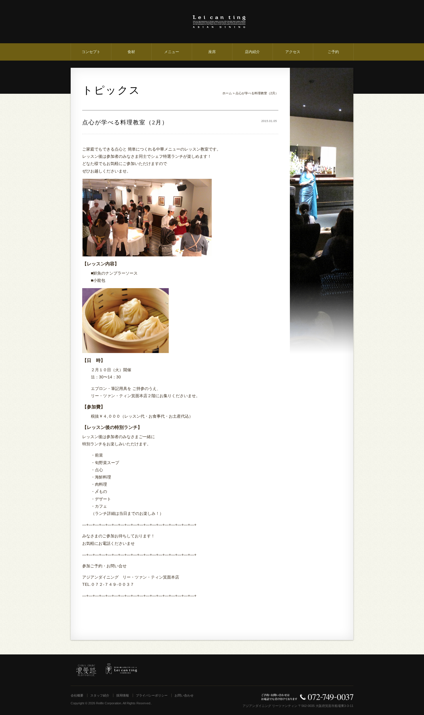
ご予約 (333, 52)
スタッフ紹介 (99, 695)
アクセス (292, 52)
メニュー (171, 52)
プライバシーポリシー (152, 695)
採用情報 (122, 695)
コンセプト (91, 52)
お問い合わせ (184, 695)
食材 (131, 52)
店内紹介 (252, 52)
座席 (212, 52)
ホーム (227, 93)
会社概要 (77, 695)
